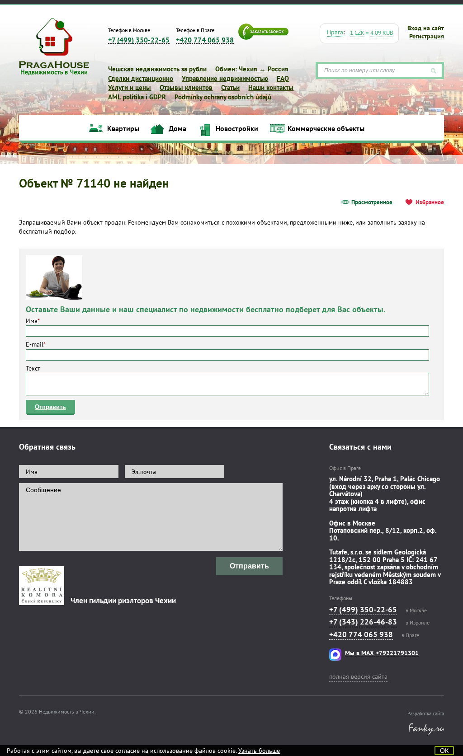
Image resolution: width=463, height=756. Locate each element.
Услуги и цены (129, 87)
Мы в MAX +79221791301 (382, 653)
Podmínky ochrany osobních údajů (223, 97)
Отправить (50, 407)
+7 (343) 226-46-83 (363, 622)
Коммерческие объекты (326, 128)
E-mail (36, 344)
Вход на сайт (425, 28)
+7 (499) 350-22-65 (139, 40)
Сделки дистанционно (140, 78)
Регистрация (426, 36)
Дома (177, 128)
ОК (444, 750)
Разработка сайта (425, 713)
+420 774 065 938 (205, 40)
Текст (33, 368)
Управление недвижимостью (225, 78)
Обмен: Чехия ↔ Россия (251, 69)
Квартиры (123, 128)
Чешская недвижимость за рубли (157, 69)
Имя (33, 321)
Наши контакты (270, 87)
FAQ (283, 78)
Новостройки (237, 128)
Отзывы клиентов (186, 87)
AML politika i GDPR (137, 97)
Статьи (230, 87)
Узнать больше (259, 751)
